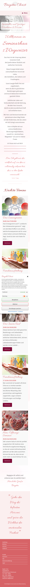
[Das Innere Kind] (15, 315)
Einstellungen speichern (15, 308)
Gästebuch (4, 548)
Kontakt (4, 554)
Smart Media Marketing (21, 584)
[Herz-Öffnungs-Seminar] (15, 423)
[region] (15, 25)
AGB (3, 559)
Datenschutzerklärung (12, 311)
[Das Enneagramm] (15, 209)
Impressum (20, 311)
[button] (27, 276)
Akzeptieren (15, 300)
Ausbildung (4, 542)
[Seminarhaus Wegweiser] (15, 4)
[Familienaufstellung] (15, 262)
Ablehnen (15, 304)
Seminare (4, 546)
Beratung (4, 544)
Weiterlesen (7, 243)
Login (3, 563)
